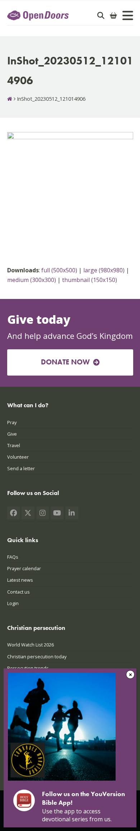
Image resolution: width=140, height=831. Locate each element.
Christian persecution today (36, 656)
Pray (12, 422)
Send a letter (21, 468)
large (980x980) (104, 270)
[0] (113, 15)
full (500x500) (59, 270)
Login (13, 603)
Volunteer (18, 457)
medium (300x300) (31, 280)
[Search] (100, 15)
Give (12, 434)
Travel (13, 445)
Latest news (20, 580)
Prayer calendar (24, 568)
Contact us (18, 592)
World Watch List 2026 (30, 644)
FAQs (12, 557)
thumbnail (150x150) (89, 280)
